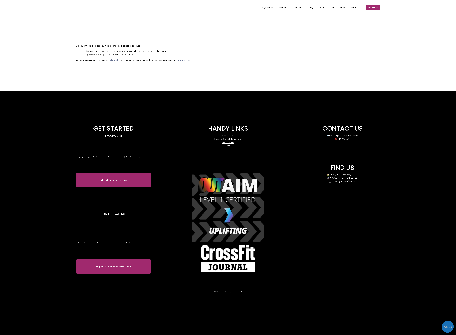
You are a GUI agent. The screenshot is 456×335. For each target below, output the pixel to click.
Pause (217, 139)
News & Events (338, 7)
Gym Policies (228, 142)
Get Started (373, 7)
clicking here (115, 60)
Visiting (282, 7)
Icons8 (240, 292)
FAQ (228, 145)
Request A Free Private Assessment (113, 266)
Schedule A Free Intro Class (113, 180)
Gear (353, 7)
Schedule (296, 7)
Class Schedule (228, 135)
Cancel (226, 139)
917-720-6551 (344, 139)
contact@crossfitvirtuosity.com (344, 135)
